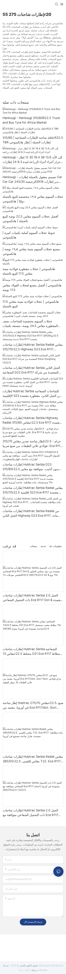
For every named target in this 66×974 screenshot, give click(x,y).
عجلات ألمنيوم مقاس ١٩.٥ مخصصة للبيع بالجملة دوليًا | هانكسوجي (33, 199)
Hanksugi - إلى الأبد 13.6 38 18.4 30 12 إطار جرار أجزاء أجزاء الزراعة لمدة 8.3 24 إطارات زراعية (32, 159)
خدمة (43, 546)
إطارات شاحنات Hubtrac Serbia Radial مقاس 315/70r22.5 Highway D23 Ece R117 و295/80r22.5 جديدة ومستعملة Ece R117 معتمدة (33, 347)
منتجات (33, 546)
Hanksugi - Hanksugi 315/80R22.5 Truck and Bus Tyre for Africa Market (31, 120)
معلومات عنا (56, 546)
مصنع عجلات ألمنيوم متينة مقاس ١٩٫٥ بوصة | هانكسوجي (31, 251)
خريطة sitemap (38, 970)
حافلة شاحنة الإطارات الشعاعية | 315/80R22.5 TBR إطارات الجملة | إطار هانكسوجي (33, 140)
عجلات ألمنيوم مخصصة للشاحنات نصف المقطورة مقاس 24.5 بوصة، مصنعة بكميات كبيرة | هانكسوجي (30, 323)
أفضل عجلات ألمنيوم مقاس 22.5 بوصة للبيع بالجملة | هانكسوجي (30, 219)
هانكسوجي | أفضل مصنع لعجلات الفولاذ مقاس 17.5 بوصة (32, 287)
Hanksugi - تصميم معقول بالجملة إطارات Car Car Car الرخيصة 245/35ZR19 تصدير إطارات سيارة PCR (32, 179)
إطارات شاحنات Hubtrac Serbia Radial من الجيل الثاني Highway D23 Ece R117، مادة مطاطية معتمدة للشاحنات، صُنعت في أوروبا (31, 513)
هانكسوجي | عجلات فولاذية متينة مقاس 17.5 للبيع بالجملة (31, 304)
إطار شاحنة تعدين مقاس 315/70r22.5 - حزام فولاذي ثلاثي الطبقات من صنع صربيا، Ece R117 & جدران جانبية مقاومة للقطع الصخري (32, 443)
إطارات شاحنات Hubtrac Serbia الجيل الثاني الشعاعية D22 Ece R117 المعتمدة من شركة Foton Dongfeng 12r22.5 (31, 370)
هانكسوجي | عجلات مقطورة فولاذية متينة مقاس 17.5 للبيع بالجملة (29, 271)
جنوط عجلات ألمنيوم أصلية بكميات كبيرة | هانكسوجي (29, 235)
